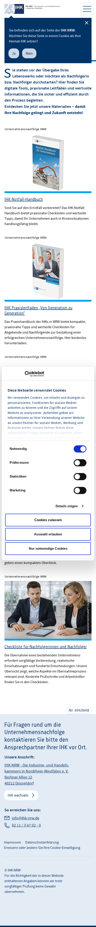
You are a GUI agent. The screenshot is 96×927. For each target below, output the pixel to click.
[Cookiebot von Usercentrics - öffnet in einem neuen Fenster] (24, 374)
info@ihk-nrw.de (25, 818)
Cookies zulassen (48, 520)
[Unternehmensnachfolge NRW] (40, 9)
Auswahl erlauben (48, 534)
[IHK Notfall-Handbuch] (48, 175)
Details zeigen (67, 506)
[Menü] (87, 9)
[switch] (80, 462)
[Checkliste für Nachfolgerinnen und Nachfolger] (48, 628)
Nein (29, 53)
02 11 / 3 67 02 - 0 (26, 825)
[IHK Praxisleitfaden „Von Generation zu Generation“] (48, 289)
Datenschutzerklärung (42, 842)
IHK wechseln (18, 795)
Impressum (12, 842)
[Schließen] (87, 23)
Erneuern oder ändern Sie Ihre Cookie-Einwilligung (42, 848)
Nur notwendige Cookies (48, 548)
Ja (14, 53)
